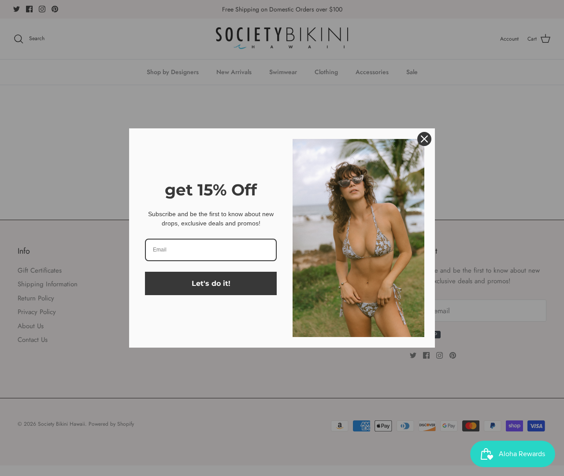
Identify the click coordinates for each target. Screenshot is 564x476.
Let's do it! (211, 283)
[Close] (424, 139)
